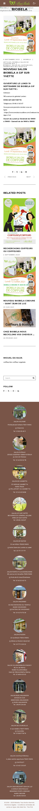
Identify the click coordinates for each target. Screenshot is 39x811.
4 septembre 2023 (11, 255)
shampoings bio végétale (15, 66)
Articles (7, 62)
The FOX (30, 807)
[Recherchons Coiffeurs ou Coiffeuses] (19, 221)
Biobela (7, 65)
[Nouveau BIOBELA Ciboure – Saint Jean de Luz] (19, 276)
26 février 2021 (10, 338)
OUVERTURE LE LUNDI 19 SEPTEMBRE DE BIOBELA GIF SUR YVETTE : (19, 86)
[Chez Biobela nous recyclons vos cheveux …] (19, 318)
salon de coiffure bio (22, 65)
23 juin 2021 (8, 307)
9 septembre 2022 (11, 59)
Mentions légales (10, 805)
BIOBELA (27, 59)
